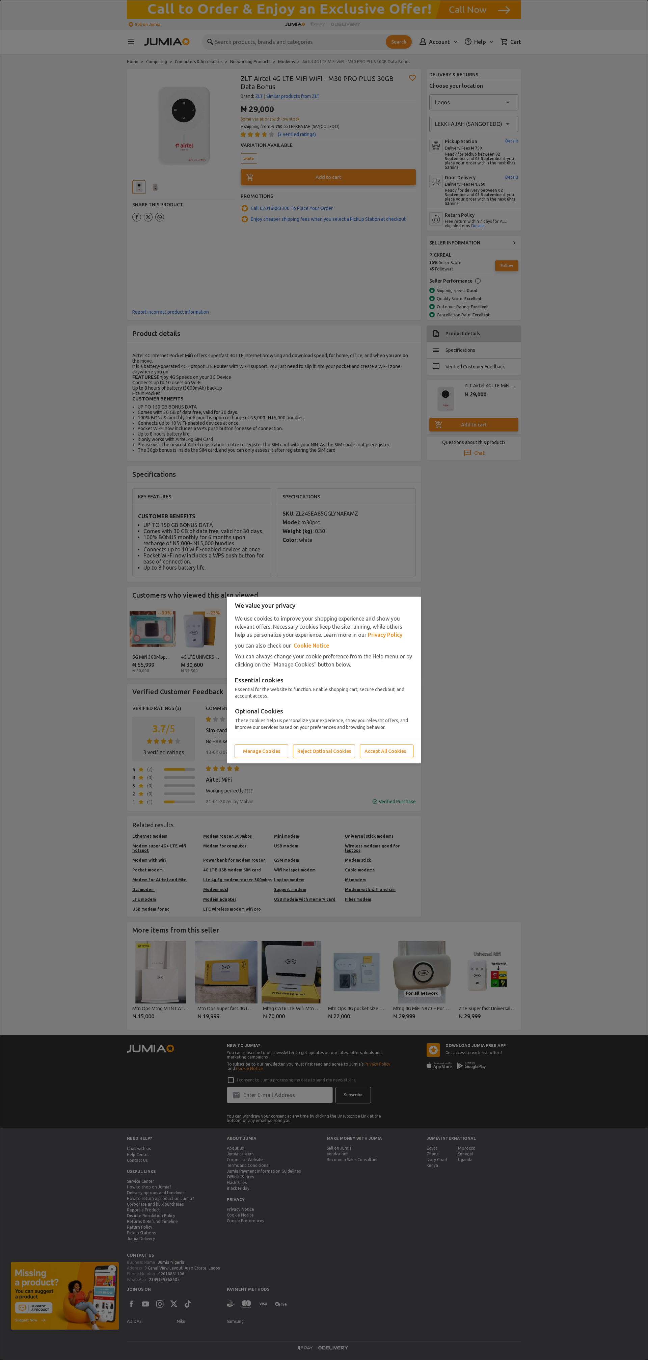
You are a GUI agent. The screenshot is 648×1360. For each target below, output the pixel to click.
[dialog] (324, 680)
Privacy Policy (385, 635)
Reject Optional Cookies (324, 751)
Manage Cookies (261, 751)
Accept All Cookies (385, 751)
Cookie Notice (311, 646)
